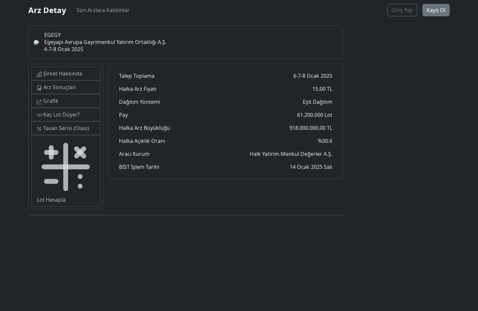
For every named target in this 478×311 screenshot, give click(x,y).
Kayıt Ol (436, 10)
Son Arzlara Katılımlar (103, 10)
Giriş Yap (402, 10)
